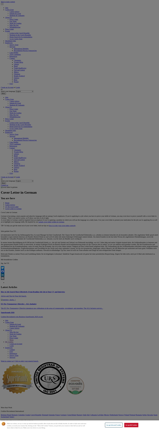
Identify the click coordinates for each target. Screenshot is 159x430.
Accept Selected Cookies (113, 425)
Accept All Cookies (131, 425)
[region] (79, 425)
